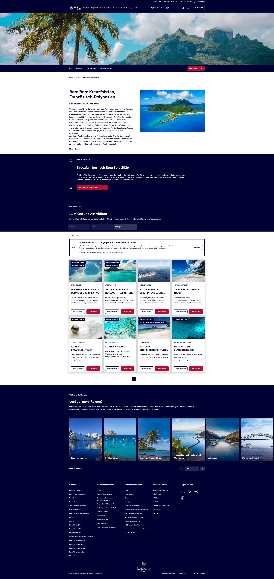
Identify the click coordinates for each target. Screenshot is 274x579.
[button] (125, 227)
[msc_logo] (75, 8)
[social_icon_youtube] (196, 491)
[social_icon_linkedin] (183, 498)
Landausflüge (91, 68)
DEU (176, 1)
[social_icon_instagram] (189, 491)
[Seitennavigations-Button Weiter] (146, 379)
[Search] (183, 8)
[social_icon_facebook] (183, 491)
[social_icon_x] (188, 497)
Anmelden (197, 247)
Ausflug (81, 136)
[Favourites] (188, 8)
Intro (70, 68)
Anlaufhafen (79, 68)
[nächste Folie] (202, 469)
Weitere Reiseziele (105, 68)
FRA (172, 1)
